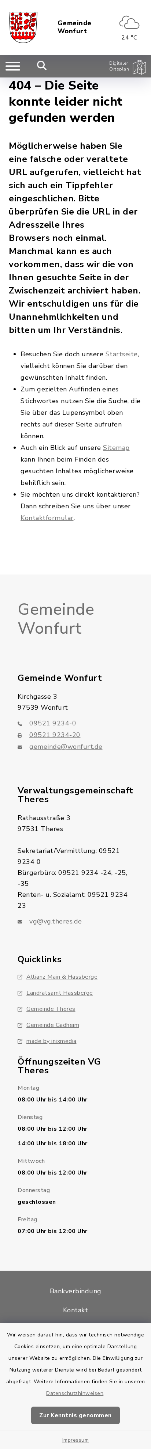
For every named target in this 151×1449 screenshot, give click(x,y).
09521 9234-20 (55, 735)
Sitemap (116, 447)
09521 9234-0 (52, 723)
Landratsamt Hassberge (59, 993)
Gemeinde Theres (51, 1009)
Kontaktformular (47, 517)
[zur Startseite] (23, 27)
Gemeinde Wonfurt (75, 27)
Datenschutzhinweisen (74, 1393)
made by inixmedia (51, 1041)
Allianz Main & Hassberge (61, 977)
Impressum (75, 1440)
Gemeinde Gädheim (52, 1025)
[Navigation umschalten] (13, 66)
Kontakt (75, 1310)
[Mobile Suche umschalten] (42, 66)
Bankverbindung (76, 1291)
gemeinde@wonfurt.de (66, 746)
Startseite (122, 354)
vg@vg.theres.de (55, 921)
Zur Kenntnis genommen (75, 1415)
